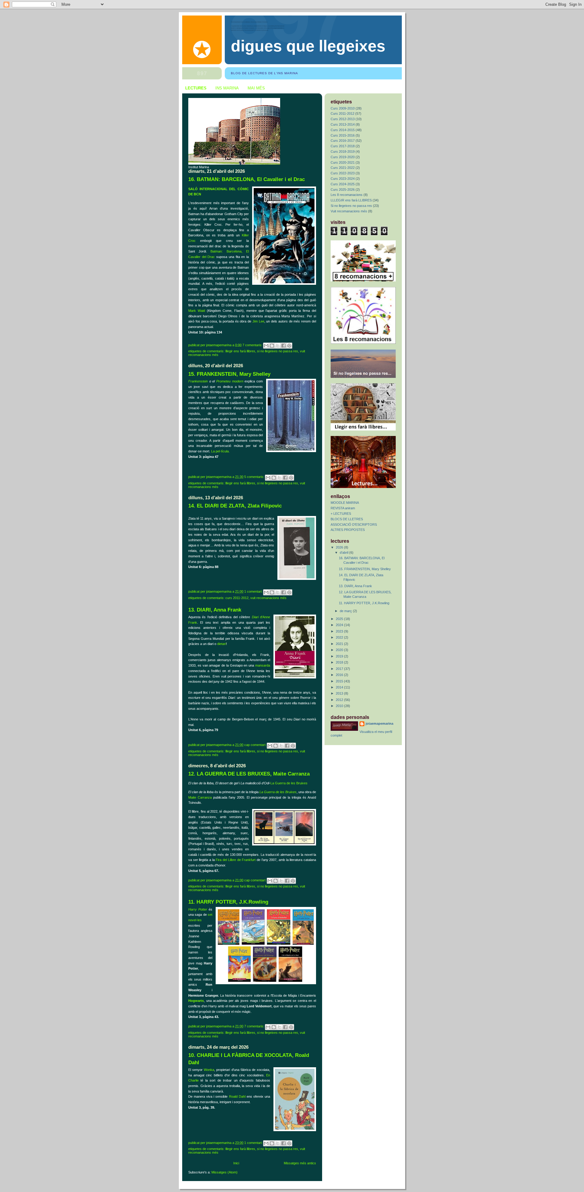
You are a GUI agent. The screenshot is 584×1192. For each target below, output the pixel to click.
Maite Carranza (200, 797)
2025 (340, 619)
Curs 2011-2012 (237, 598)
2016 (340, 675)
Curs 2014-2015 (343, 130)
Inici (236, 1163)
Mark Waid (196, 310)
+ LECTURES (341, 513)
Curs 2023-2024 (343, 178)
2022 (340, 637)
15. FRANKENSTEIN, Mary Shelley (229, 374)
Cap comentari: (255, 745)
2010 (340, 706)
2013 (340, 693)
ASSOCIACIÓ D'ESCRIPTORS (354, 524)
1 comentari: (253, 591)
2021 (340, 644)
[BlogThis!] (272, 346)
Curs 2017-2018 (343, 146)
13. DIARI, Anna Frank (214, 610)
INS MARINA (227, 88)
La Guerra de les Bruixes (289, 783)
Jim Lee (258, 321)
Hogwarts (196, 1000)
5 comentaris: (254, 477)
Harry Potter (197, 909)
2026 (340, 547)
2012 (340, 700)
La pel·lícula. (220, 451)
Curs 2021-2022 (343, 167)
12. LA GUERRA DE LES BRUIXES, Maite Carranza (249, 774)
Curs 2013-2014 (343, 124)
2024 (340, 625)
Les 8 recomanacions (347, 195)
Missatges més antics (300, 1163)
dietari (221, 644)
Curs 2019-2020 (343, 157)
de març (346, 611)
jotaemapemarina (379, 723)
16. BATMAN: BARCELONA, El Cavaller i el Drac (246, 179)
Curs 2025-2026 (343, 189)
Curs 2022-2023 (343, 173)
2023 (340, 631)
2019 (340, 656)
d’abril (344, 552)
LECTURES (196, 88)
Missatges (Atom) (224, 1172)
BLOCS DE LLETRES (347, 519)
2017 (340, 669)
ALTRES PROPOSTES (348, 530)
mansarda (262, 665)
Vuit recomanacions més (268, 598)
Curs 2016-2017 (343, 140)
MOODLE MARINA (345, 502)
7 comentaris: (252, 345)
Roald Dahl (237, 1096)
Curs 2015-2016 (343, 135)
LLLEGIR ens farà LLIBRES (240, 351)
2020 (340, 650)
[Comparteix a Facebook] (283, 346)
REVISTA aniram (343, 508)
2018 (340, 662)
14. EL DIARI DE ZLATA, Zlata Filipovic (235, 506)
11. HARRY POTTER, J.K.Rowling (228, 902)
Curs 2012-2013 (343, 119)
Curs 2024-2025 (343, 184)
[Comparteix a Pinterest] (289, 346)
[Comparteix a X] (278, 346)
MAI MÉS (256, 88)
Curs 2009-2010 (343, 108)
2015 (340, 681)
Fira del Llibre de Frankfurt (235, 860)
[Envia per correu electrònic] (266, 346)
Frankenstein (198, 381)
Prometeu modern (229, 381)
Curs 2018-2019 (343, 151)
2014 (340, 687)
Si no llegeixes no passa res (277, 351)
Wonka (209, 1070)
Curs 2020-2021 (343, 162)
